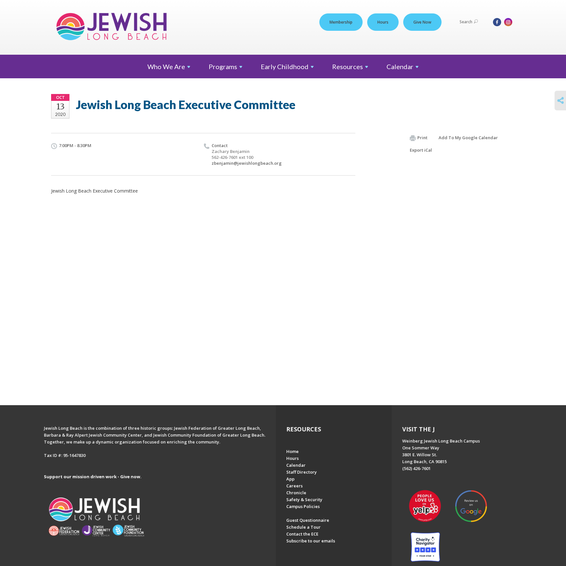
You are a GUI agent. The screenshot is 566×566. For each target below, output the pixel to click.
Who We (166, 66)
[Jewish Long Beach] (113, 27)
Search (466, 22)
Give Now (422, 22)
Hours (382, 22)
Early (285, 66)
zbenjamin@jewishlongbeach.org (247, 163)
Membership (341, 22)
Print (422, 138)
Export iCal (421, 150)
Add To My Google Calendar (468, 138)
